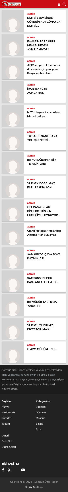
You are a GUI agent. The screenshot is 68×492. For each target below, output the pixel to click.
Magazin (40, 418)
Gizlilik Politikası (34, 487)
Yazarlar (6, 418)
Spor (38, 429)
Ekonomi (41, 407)
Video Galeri (9, 447)
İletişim (6, 424)
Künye (5, 407)
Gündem (41, 412)
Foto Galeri (8, 441)
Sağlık (39, 424)
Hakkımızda (8, 412)
